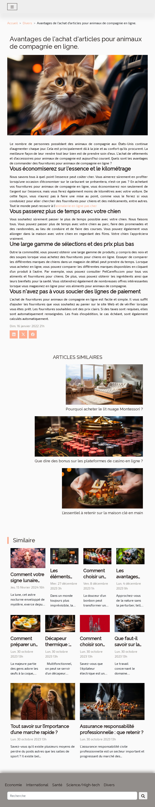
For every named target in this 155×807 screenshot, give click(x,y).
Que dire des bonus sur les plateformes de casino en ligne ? (89, 461)
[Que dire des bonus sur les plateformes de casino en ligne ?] (89, 436)
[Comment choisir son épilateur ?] (95, 623)
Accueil (12, 23)
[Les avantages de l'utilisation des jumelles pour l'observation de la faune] (130, 556)
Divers (27, 23)
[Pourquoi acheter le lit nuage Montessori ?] (104, 384)
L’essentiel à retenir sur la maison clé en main (102, 513)
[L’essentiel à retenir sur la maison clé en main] (102, 488)
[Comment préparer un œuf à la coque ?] (25, 623)
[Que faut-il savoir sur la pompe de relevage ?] (130, 623)
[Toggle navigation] (12, 6)
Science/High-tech (83, 785)
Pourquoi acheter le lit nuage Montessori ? (104, 409)
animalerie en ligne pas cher (76, 206)
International (37, 785)
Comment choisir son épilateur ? (91, 644)
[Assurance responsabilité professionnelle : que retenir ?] (112, 701)
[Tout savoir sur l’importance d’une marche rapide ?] (42, 701)
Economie (13, 785)
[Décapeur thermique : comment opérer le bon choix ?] (60, 623)
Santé (57, 785)
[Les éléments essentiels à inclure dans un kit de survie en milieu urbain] (64, 556)
